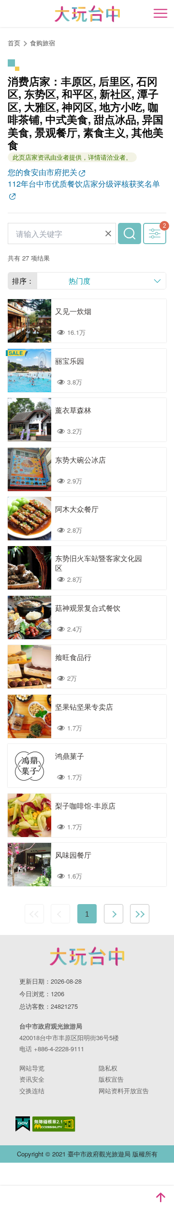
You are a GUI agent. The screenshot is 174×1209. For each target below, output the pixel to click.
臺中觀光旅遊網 (87, 13)
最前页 (34, 913)
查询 (129, 233)
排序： (23, 280)
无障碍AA (53, 1124)
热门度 (79, 280)
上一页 (60, 913)
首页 (14, 42)
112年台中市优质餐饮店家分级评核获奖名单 (84, 183)
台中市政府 (87, 956)
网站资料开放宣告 (124, 1090)
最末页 (139, 913)
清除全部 (108, 233)
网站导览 (31, 1067)
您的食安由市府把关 (42, 172)
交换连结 (31, 1090)
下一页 (113, 913)
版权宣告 (111, 1079)
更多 (154, 233)
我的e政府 (22, 1123)
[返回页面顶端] (160, 1197)
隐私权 (108, 1067)
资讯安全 (31, 1079)
